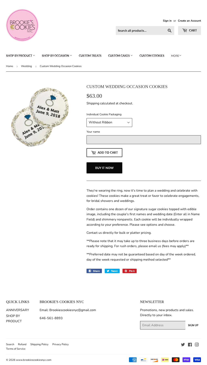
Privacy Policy (60, 344)
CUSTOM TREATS (90, 55)
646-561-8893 (51, 318)
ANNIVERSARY (17, 310)
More (175, 56)
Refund (22, 344)
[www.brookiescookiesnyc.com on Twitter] (183, 345)
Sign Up (193, 325)
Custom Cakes (119, 55)
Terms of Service (15, 349)
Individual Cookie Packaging (104, 114)
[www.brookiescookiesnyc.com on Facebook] (190, 345)
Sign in (167, 21)
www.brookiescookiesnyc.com (33, 360)
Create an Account (189, 21)
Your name (93, 132)
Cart (192, 30)
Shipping (93, 103)
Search (10, 344)
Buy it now (104, 168)
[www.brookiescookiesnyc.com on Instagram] (197, 345)
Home (9, 66)
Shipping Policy (39, 344)
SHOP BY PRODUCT (19, 55)
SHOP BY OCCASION (56, 55)
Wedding (26, 66)
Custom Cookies (151, 55)
